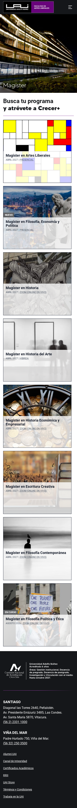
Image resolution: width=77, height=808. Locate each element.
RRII (5, 775)
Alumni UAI (10, 754)
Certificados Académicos (18, 768)
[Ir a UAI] (15, 7)
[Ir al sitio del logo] (41, 7)
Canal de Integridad (15, 761)
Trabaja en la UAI (13, 796)
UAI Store (9, 782)
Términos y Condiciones (17, 789)
